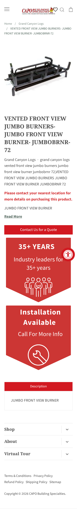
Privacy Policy (43, 475)
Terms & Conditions (17, 475)
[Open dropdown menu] (67, 429)
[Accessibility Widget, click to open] (68, 254)
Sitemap (55, 482)
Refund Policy (14, 482)
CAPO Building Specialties (47, 493)
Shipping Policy (36, 482)
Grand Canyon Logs (20, 159)
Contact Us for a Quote (38, 229)
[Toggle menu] (7, 9)
